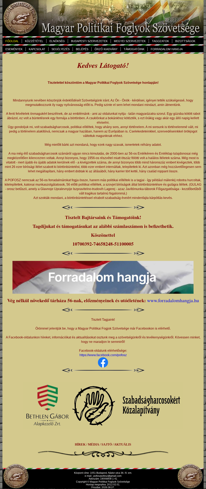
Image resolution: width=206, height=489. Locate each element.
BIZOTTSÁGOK (185, 41)
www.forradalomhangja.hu (173, 300)
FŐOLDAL (12, 41)
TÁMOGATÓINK (134, 49)
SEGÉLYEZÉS (61, 49)
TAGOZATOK (159, 41)
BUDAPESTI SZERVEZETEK (89, 41)
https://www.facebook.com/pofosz (103, 355)
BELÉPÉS (82, 49)
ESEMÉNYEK (14, 49)
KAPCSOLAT (37, 49)
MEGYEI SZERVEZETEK (130, 41)
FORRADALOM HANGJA (167, 49)
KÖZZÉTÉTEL (34, 41)
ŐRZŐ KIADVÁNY (106, 49)
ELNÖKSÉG (55, 41)
